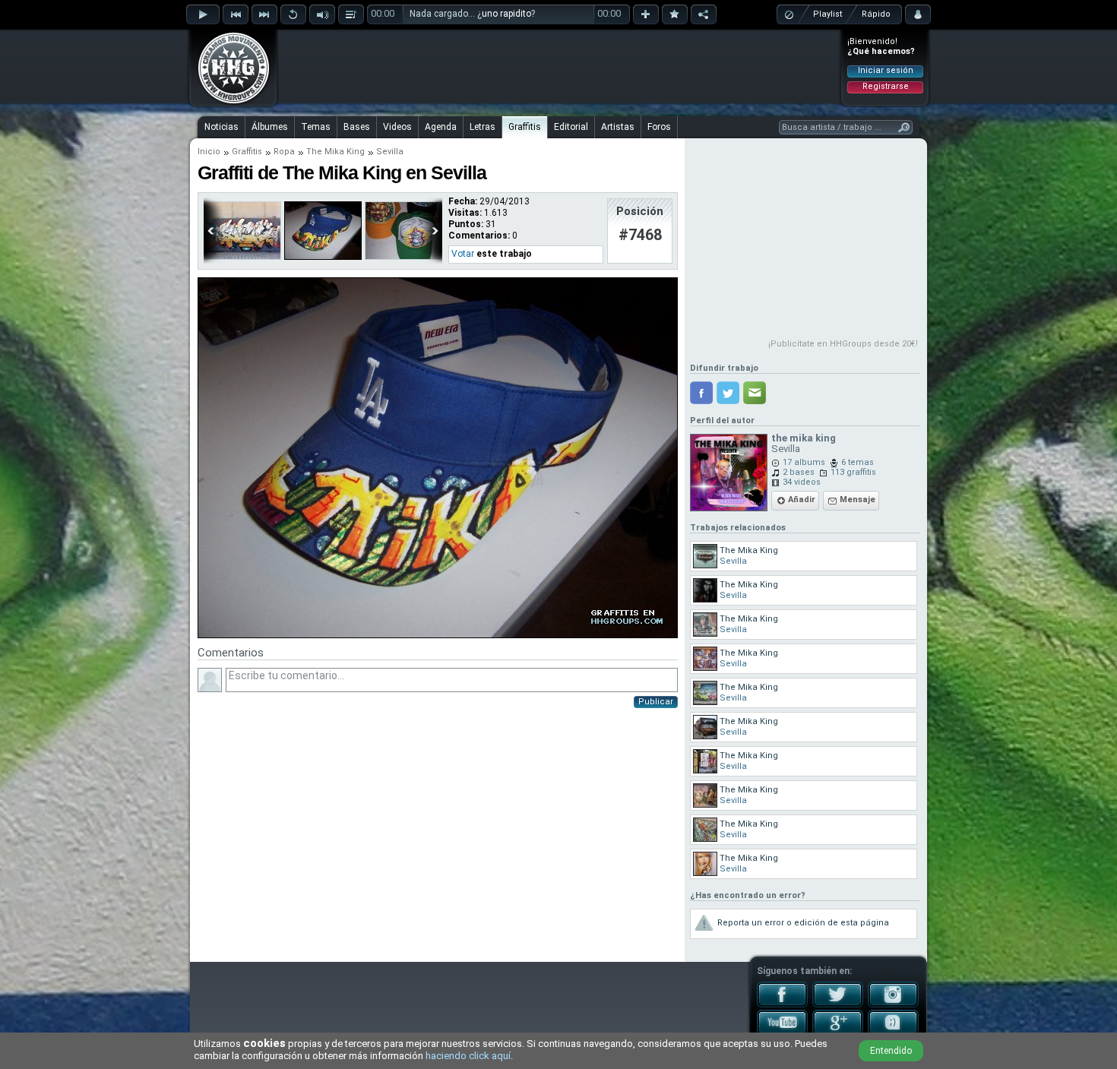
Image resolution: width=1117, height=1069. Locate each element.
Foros (659, 127)
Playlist (827, 14)
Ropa (284, 152)
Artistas (617, 127)
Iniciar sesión (885, 70)
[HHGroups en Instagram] (893, 1004)
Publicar (655, 702)
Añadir (801, 499)
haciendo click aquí (468, 1055)
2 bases (799, 472)
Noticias (221, 127)
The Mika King (335, 152)
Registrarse (885, 86)
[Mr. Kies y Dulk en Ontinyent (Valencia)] (242, 256)
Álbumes (270, 127)
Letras (482, 127)
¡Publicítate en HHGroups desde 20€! (843, 344)
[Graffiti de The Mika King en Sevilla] (438, 635)
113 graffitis (853, 472)
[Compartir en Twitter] (728, 392)
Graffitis (524, 127)
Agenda (441, 127)
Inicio (209, 152)
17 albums (804, 462)
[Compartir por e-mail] (754, 392)
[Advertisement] (559, 66)
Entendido (891, 1050)
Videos (397, 127)
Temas (316, 127)
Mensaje (857, 499)
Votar (462, 253)
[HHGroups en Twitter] (837, 1004)
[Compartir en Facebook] (701, 392)
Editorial (571, 127)
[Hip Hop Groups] (228, 102)
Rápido (876, 14)
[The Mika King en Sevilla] (323, 256)
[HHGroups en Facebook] (782, 1004)
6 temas (857, 462)
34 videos (802, 482)
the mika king (803, 438)
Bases (356, 127)
